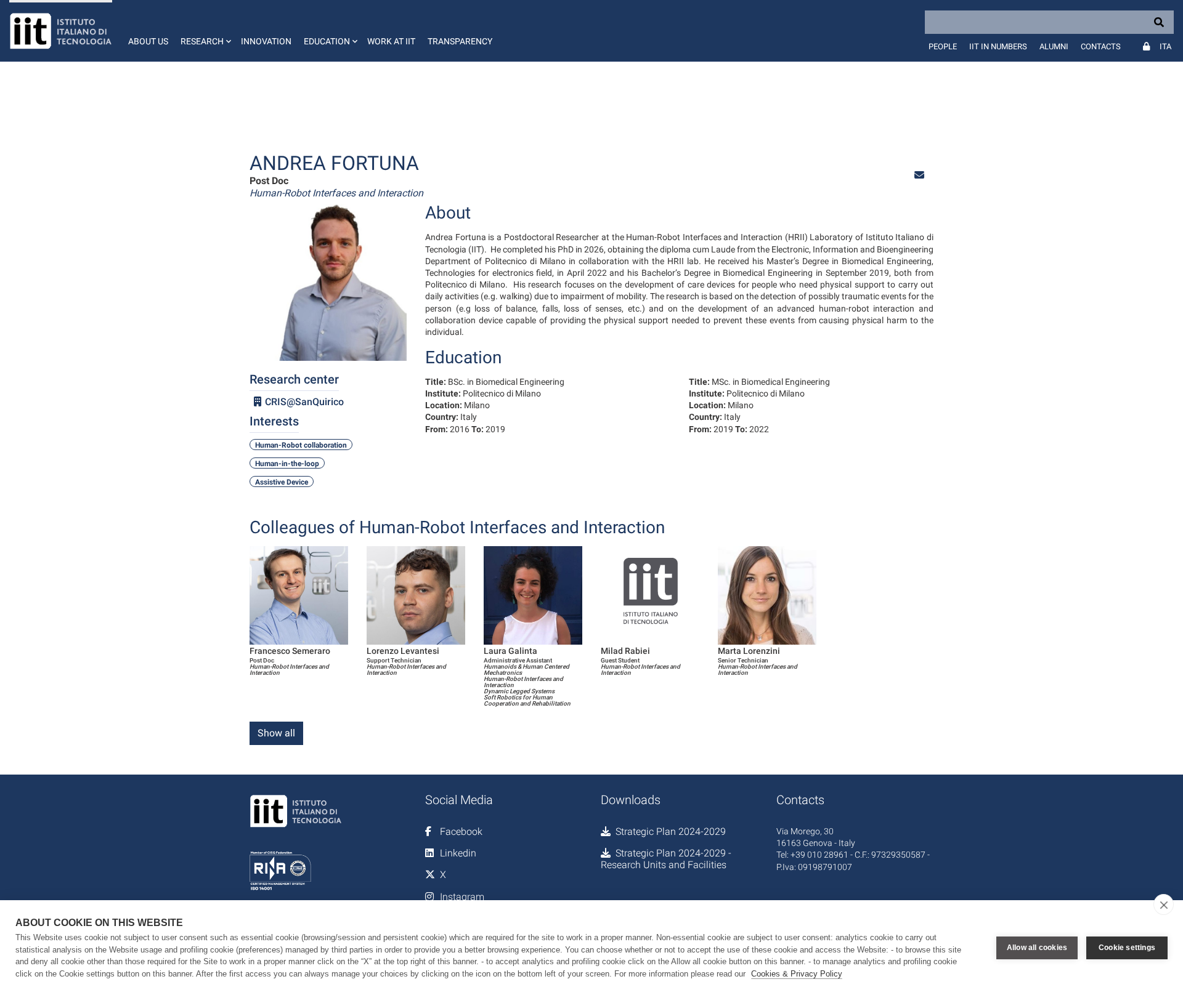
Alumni (1053, 46)
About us (148, 41)
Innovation (266, 41)
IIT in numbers (998, 46)
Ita (1165, 46)
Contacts (1101, 46)
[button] (204, 31)
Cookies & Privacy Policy (796, 973)
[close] (1163, 904)
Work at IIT (391, 41)
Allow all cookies (1037, 947)
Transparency (460, 41)
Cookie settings (1127, 947)
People (943, 46)
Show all (276, 733)
